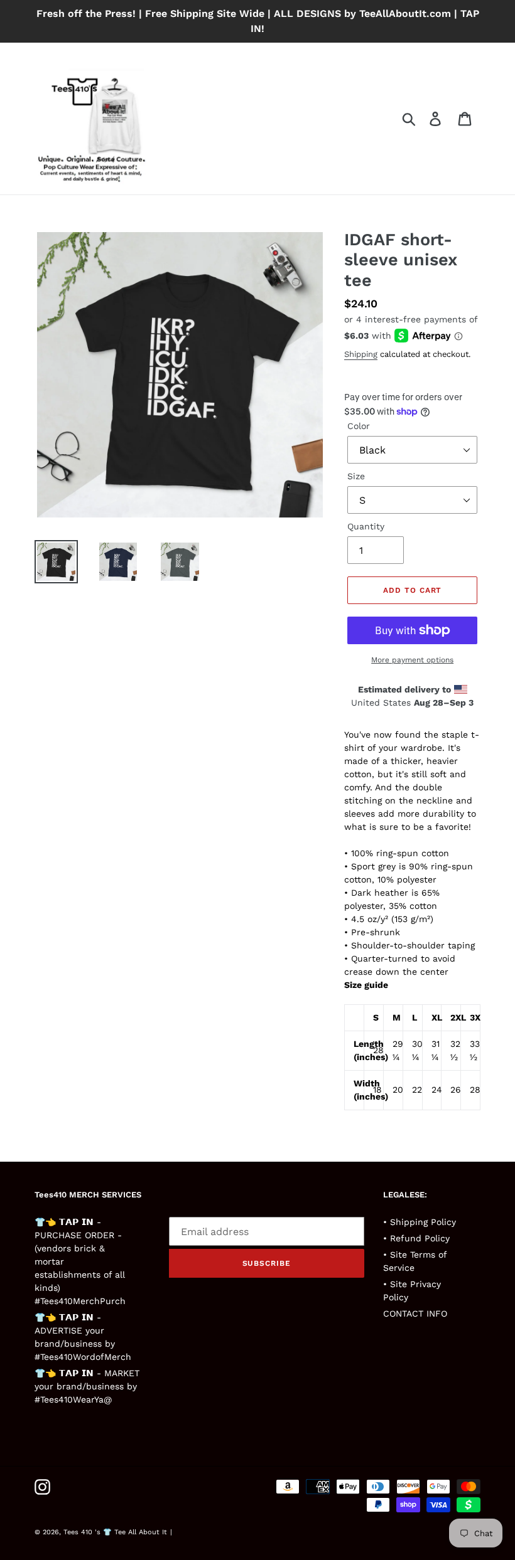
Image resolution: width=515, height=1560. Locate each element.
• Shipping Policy (419, 1222)
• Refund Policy (416, 1238)
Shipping (360, 354)
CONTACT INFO (415, 1313)
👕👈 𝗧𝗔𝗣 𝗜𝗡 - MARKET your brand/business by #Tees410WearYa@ (87, 1386)
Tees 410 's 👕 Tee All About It (115, 1532)
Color (358, 426)
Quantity (365, 526)
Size (356, 476)
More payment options (412, 659)
